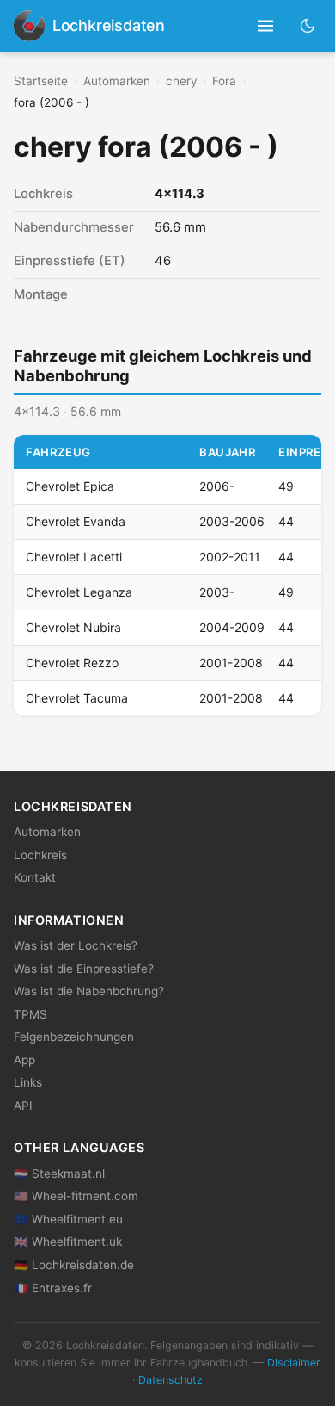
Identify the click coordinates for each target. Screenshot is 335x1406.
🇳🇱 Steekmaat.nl (59, 1173)
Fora (224, 81)
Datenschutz (170, 1379)
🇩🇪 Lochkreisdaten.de (74, 1265)
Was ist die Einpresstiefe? (84, 969)
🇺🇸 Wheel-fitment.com (76, 1196)
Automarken (116, 81)
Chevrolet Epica (70, 486)
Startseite (41, 81)
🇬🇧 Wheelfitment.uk (68, 1241)
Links (28, 1082)
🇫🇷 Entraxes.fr (53, 1288)
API (23, 1105)
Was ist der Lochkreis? (75, 945)
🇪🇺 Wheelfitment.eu (68, 1219)
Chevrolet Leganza (79, 592)
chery (182, 81)
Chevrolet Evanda (75, 521)
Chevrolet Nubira (73, 627)
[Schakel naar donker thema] (308, 25)
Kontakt (35, 877)
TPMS (30, 1014)
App (24, 1060)
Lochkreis (40, 855)
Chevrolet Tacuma (77, 698)
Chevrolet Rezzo (72, 662)
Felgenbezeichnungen (74, 1037)
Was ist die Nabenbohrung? (89, 991)
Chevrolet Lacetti (74, 556)
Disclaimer (293, 1362)
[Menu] (266, 26)
